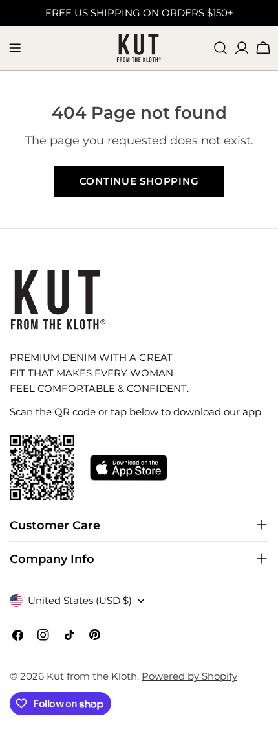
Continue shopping (139, 181)
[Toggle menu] (15, 48)
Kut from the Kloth (92, 676)
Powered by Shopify (189, 676)
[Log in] (242, 48)
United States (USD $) (80, 600)
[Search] (220, 48)
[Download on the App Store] (128, 468)
